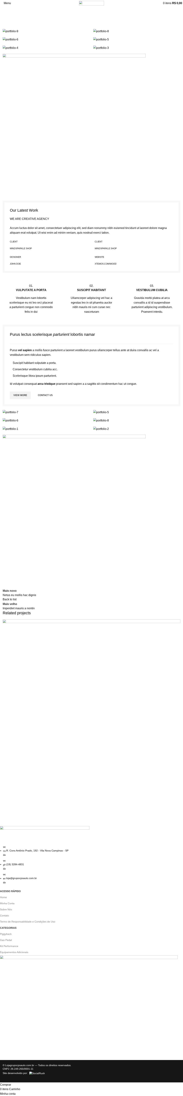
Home (6, 19)
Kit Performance (9, 946)
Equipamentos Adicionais (14, 952)
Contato (4, 915)
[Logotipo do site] (91, 2)
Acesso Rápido (10, 891)
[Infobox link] (31, 299)
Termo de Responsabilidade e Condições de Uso (27, 921)
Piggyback (6, 934)
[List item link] (89, 865)
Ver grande (177, 622)
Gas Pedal (6, 940)
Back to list (9, 599)
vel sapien (25, 350)
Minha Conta (7, 903)
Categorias (8, 927)
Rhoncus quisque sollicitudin (26, 808)
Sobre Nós (6, 909)
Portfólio (18, 19)
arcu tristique (46, 383)
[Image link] (74, 125)
